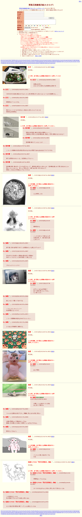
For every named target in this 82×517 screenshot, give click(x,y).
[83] (10, 63)
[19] (35, 60)
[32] (62, 60)
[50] (20, 61)
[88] (20, 63)
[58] (37, 61)
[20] (37, 60)
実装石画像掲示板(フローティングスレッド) (31, 8)
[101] (48, 63)
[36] (70, 60)
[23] (43, 60)
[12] (20, 60)
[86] (16, 63)
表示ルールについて (59, 31)
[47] (14, 61)
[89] (22, 63)
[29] (56, 60)
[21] (39, 60)
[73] (68, 61)
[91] (27, 63)
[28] (53, 60)
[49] (18, 61)
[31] (60, 60)
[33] (64, 60)
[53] (27, 61)
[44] (8, 61)
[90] (25, 63)
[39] (76, 60)
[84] (12, 63)
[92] (29, 63)
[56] (33, 61)
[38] (74, 60)
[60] (41, 61)
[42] (4, 61)
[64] (50, 61)
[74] (70, 61)
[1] (3, 60)
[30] (58, 60)
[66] (54, 61)
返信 (52, 67)
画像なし (47, 27)
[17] (31, 60)
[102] (51, 63)
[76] (75, 61)
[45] (10, 61)
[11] (18, 60)
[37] (72, 60)
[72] (66, 61)
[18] (33, 60)
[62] (45, 61)
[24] (45, 60)
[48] (16, 61)
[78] (79, 61)
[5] (8, 60)
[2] (4, 60)
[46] (12, 61)
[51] (22, 61)
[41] (2, 61)
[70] (62, 61)
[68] (58, 61)
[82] (8, 63)
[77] (77, 61)
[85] (14, 63)
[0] (1, 60)
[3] (5, 60)
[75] (72, 61)
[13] (22, 60)
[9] (14, 60)
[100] (45, 63)
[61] (43, 61)
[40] (78, 60)
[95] (35, 63)
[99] (43, 63)
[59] (39, 61)
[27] (51, 60)
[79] (2, 63)
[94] (33, 63)
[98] (41, 63)
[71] (64, 61)
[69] (60, 61)
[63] (47, 61)
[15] (26, 60)
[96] (37, 63)
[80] (4, 63)
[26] (49, 60)
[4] (7, 60)
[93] (31, 63)
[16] (28, 60)
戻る (80, 1)
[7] (11, 60)
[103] (54, 63)
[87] (18, 63)
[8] (13, 60)
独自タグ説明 (38, 56)
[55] (31, 61)
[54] (29, 61)
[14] (24, 60)
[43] (6, 61)
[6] (10, 60)
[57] (35, 61)
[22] (41, 60)
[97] (39, 63)
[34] (66, 60)
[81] (6, 63)
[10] (16, 60)
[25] (47, 60)
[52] (25, 61)
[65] (52, 61)
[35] (68, 60)
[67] (56, 61)
